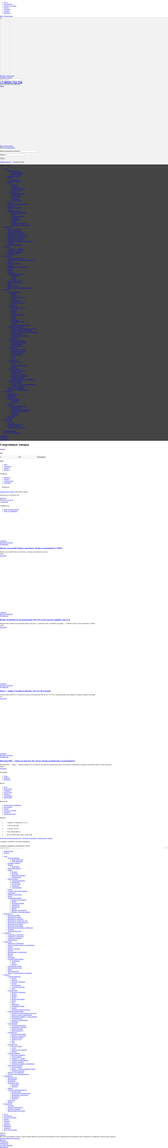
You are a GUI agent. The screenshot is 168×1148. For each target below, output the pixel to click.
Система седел (12, 360)
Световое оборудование (16, 274)
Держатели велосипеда (15, 424)
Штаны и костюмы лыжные (21, 225)
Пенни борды (12, 254)
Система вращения (14, 292)
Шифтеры (15, 337)
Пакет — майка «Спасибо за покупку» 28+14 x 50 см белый (25, 691)
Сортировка (4, 502)
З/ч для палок (16, 197)
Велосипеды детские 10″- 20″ (17, 234)
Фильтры (3, 498)
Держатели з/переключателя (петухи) (24, 329)
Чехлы (10, 209)
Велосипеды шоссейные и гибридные (20, 241)
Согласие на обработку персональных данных (37, 838)
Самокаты (7, 790)
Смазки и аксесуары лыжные (17, 204)
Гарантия (7, 812)
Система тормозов (14, 369)
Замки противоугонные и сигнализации (21, 260)
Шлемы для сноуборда (19, 223)
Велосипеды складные (15, 238)
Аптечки (11, 422)
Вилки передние (17, 344)
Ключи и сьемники (14, 426)
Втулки (14, 309)
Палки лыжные (13, 192)
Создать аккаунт (9, 148)
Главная (3, 492)
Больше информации (7, 1138)
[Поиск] (166, 80)
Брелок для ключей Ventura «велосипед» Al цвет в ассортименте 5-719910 (31, 548)
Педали (14, 299)
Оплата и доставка (10, 810)
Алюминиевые (17, 200)
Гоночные (15, 186)
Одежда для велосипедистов (17, 406)
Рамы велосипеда (17, 346)
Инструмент (8, 797)
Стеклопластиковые (18, 193)
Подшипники (16, 301)
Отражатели (16, 276)
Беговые (14, 185)
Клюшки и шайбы (14, 176)
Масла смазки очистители (16, 427)
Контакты (7, 779)
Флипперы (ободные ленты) (21, 325)
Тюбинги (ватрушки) (15, 207)
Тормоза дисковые (18, 377)
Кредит (6, 809)
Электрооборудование (15, 381)
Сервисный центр (10, 814)
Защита (10, 262)
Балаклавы (15, 401)
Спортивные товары (14, 281)
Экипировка (8, 796)
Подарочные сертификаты (12, 805)
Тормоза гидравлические (20, 376)
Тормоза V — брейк (18, 374)
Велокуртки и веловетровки (21, 409)
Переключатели (17, 334)
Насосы (10, 270)
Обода (14, 316)
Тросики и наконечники (20, 336)
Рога (13, 356)
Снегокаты (11, 206)
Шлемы (10, 418)
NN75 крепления (17, 173)
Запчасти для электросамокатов (18, 390)
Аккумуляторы (17, 383)
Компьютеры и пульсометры (17, 267)
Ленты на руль (16, 355)
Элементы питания (18, 386)
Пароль (3, 155)
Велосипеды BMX (14, 229)
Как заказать (8, 807)
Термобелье (15, 218)
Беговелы (11, 243)
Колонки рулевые (17, 353)
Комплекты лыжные (18, 188)
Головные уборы (13, 399)
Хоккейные (15, 180)
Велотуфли (11, 397)
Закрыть (2, 449)
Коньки (10, 178)
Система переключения (15, 327)
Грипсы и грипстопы (19, 351)
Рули (13, 358)
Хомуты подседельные (19, 365)
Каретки (14, 295)
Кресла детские (17, 362)
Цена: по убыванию (10, 511)
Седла (14, 363)
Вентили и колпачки (18, 308)
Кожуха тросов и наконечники (22, 330)
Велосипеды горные (14, 231)
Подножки (11, 272)
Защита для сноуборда (19, 213)
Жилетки (15, 415)
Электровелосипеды (14, 245)
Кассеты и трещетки (18, 297)
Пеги (13, 318)
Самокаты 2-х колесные (16, 249)
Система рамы (12, 339)
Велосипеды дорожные (15, 232)
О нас (6, 776)
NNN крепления (17, 174)
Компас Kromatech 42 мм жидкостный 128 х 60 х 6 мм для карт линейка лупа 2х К (35, 620)
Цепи (13, 304)
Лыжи (10, 183)
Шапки (14, 221)
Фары (13, 277)
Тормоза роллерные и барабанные (23, 379)
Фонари (14, 279)
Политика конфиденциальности (10, 838)
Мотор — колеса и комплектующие (23, 384)
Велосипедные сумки (15, 283)
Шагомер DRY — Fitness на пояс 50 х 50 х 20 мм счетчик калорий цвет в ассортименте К (37, 761)
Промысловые (16, 190)
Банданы (15, 402)
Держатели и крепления (16, 258)
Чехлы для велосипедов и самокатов (20, 288)
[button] (3, 556)
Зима (5, 787)
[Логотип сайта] (5, 74)
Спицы (14, 323)
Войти (2, 158)
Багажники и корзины (19, 342)
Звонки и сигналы (14, 263)
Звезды (14, 294)
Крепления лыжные (14, 181)
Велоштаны (15, 413)
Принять (17, 1138)
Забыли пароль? (5, 162)
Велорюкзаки (12, 395)
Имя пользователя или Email (10, 151)
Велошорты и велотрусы (20, 411)
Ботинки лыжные (13, 171)
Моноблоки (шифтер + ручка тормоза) (24, 332)
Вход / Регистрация (10, 1130)
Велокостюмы (16, 408)
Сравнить (7, 1128)
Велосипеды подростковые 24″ (18, 236)
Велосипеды (8, 789)
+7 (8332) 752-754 (11, 82)
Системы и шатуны (18, 302)
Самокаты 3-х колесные (16, 251)
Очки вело (11, 416)
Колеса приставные (18, 315)
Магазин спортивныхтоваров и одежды (7, 76)
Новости (7, 778)
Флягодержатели (13, 286)
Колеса (14, 313)
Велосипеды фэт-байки (15, 239)
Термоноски (16, 220)
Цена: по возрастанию (11, 509)
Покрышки (15, 320)
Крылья (10, 269)
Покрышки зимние (18, 322)
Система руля (12, 348)
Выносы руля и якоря (19, 349)
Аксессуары (10, 492)
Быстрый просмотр (6, 542)
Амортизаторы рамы (18, 341)
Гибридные (15, 199)
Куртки (14, 214)
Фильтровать (41, 457)
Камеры (14, 311)
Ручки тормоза (16, 372)
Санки (10, 202)
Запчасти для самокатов (16, 388)
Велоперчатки (12, 394)
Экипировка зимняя (14, 211)
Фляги (10, 284)
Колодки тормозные (18, 370)
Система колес (12, 306)
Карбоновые (16, 195)
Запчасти (7, 794)
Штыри (14, 367)
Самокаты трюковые (14, 252)
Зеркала (10, 265)
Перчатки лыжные (18, 216)
